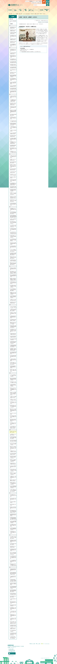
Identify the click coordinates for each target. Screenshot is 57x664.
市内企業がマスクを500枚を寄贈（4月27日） (13, 39)
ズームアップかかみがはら (26, 13)
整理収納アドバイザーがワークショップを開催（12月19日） (13, 473)
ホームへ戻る (38, 643)
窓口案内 (10, 9)
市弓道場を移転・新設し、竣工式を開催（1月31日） (13, 532)
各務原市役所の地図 (12, 650)
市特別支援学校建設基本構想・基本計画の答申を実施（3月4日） (13, 591)
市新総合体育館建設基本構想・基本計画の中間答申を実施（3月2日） (13, 573)
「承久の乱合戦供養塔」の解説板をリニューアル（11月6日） (13, 385)
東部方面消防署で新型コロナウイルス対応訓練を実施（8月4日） (13, 213)
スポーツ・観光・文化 (31, 10)
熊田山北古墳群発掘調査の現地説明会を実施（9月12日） (13, 276)
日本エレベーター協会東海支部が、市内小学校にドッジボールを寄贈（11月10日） (13, 393)
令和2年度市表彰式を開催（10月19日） (13, 339)
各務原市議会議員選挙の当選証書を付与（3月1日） (13, 570)
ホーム (14, 13)
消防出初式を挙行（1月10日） (13, 505)
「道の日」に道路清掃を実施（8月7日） (13, 219)
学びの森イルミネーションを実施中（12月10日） (13, 451)
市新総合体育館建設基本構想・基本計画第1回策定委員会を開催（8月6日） (13, 216)
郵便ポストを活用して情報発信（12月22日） (13, 480)
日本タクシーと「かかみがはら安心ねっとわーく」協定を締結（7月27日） (13, 197)
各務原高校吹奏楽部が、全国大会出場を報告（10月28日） (13, 367)
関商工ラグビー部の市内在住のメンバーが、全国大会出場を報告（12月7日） (13, 447)
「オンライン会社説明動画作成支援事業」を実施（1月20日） (13, 522)
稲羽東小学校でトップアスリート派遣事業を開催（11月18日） (13, 406)
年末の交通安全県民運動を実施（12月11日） (13, 454)
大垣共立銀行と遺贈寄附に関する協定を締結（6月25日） (13, 139)
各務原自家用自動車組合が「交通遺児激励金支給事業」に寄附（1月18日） (13, 518)
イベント (36, 9)
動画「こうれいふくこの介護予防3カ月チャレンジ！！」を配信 (13, 323)
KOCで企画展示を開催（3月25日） (13, 631)
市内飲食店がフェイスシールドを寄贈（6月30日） (13, 152)
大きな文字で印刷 (44, 22)
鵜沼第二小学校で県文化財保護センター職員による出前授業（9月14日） (13, 279)
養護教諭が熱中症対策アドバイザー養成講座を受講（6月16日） (13, 124)
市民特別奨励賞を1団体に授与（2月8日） (13, 544)
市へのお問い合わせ (12, 651)
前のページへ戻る (32, 643)
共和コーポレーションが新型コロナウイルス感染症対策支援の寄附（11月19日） (13, 410)
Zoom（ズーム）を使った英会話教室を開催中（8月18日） (13, 243)
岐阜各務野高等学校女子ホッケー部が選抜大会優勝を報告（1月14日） (13, 511)
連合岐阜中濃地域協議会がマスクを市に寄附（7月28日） (13, 204)
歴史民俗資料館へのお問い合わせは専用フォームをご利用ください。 (31, 51)
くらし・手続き (15, 10)
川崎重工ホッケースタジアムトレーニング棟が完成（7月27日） (13, 193)
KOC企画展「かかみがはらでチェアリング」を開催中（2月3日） (13, 537)
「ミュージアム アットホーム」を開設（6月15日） (13, 121)
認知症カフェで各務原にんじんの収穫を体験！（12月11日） (13, 460)
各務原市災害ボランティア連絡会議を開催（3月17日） (13, 615)
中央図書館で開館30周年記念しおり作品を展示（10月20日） (13, 342)
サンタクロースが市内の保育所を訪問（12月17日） (13, 466)
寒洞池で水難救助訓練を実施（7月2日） (13, 162)
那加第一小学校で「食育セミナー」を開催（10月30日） (13, 370)
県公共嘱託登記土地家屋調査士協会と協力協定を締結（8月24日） (13, 254)
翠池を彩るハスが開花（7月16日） (13, 177)
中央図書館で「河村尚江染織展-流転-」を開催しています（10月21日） (13, 349)
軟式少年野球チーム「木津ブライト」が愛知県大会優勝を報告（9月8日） (13, 272)
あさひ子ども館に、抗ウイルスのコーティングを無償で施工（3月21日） (13, 622)
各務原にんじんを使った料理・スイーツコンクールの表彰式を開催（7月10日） (13, 166)
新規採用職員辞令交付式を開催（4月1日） (13, 28)
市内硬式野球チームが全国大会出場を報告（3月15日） (13, 608)
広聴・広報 (20, 13)
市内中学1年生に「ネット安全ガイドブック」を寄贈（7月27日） (13, 200)
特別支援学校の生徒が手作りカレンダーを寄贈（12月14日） (13, 457)
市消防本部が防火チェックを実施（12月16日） (13, 463)
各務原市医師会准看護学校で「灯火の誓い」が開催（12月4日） (13, 437)
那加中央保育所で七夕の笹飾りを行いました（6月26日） (13, 149)
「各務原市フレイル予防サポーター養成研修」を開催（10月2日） (13, 310)
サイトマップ (27, 1)
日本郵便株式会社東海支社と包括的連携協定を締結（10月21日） (13, 346)
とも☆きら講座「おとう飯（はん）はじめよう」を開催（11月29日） (13, 427)
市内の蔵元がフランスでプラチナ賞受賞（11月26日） (13, 423)
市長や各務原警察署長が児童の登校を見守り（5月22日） (13, 79)
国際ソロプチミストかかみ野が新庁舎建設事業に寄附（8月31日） (13, 263)
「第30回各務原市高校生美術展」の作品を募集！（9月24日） (13, 296)
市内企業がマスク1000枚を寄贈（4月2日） (13, 30)
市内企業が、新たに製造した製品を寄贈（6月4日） (13, 107)
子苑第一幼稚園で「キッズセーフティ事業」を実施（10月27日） (13, 363)
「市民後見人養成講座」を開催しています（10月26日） (13, 360)
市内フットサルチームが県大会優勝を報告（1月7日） (13, 499)
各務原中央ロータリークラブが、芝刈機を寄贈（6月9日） (13, 118)
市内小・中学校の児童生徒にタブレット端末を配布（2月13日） (13, 553)
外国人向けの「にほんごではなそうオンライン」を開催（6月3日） (13, 104)
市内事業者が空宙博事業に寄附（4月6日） (13, 33)
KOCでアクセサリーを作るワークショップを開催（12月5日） (13, 444)
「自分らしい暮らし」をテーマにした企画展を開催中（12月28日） (13, 490)
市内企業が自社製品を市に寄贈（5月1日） (13, 53)
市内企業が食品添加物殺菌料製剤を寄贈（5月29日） (13, 91)
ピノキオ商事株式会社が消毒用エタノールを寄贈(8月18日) (13, 240)
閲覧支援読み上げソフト (32, 1)
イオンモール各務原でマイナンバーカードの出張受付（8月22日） (13, 250)
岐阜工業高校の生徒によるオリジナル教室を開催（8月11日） (13, 222)
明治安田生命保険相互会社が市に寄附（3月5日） (13, 594)
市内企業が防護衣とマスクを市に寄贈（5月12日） (13, 59)
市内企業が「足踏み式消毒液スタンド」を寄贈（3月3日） (13, 584)
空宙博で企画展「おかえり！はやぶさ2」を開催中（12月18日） (13, 470)
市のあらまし (13, 653)
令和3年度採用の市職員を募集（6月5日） (13, 115)
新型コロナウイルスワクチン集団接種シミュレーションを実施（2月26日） (13, 564)
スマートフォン (47, 643)
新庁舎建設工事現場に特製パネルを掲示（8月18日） (13, 247)
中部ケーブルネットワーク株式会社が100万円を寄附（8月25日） (13, 257)
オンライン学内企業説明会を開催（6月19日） (13, 133)
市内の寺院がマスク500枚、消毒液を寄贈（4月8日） (13, 36)
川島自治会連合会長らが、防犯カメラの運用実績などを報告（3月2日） (13, 580)
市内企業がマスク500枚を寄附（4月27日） (13, 42)
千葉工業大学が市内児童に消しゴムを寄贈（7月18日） (13, 180)
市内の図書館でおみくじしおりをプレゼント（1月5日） (13, 495)
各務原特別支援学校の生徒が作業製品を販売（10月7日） (13, 317)
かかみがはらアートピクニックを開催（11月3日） (13, 382)
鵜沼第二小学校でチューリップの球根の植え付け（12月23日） (13, 483)
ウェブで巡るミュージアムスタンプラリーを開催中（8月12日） (13, 226)
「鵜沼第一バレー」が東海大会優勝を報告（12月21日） (13, 477)
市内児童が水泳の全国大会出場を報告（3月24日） (13, 625)
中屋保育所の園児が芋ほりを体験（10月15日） (13, 334)
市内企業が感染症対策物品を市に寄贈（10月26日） (13, 356)
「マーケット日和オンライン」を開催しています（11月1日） (13, 375)
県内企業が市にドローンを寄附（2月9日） (13, 547)
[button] (44, 2)
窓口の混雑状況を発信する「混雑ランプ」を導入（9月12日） (13, 286)
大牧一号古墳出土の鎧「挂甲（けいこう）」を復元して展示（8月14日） (13, 233)
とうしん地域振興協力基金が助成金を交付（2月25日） (13, 561)
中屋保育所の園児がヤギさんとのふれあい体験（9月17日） (13, 282)
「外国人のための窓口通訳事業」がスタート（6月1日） (13, 97)
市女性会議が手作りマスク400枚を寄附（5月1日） (13, 50)
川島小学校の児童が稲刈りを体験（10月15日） (13, 337)
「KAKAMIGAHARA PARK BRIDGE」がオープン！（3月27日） (13, 637)
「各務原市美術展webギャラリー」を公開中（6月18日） (13, 127)
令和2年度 (32, 13)
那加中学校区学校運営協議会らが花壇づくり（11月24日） (13, 420)
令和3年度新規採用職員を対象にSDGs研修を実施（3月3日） (13, 587)
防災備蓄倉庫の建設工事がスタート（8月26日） (13, 260)
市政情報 (41, 9)
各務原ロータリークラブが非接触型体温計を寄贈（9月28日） (13, 293)
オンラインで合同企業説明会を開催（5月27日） (13, 86)
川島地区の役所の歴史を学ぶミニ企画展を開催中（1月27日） (13, 529)
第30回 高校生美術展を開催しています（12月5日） (13, 441)
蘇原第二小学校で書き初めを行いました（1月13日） (13, 508)
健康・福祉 (26, 10)
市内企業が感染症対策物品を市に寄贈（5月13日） (13, 62)
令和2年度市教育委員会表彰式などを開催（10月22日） (13, 353)
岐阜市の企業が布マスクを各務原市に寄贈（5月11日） (13, 56)
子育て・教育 (20, 10)
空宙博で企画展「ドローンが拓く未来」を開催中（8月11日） (13, 236)
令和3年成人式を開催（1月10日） (13, 502)
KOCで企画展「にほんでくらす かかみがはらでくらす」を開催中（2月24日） (13, 557)
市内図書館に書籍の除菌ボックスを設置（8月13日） (13, 229)
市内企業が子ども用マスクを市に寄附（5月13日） (13, 65)
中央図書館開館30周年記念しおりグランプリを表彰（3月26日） (13, 634)
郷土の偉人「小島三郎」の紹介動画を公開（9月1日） (13, 269)
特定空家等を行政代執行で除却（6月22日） (13, 136)
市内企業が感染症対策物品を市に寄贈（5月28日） (13, 88)
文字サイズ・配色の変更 (39, 1)
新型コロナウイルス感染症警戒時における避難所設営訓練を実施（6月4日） (13, 111)
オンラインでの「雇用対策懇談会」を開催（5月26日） (13, 83)
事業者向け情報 (47, 10)
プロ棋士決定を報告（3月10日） (13, 599)
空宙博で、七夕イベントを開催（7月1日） (13, 160)
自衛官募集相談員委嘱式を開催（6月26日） (13, 146)
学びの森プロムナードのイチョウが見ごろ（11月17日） (13, 402)
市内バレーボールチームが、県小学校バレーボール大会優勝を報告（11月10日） (13, 389)
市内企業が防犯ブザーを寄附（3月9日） (13, 596)
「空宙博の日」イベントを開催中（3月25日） (13, 628)
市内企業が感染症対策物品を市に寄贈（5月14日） (13, 67)
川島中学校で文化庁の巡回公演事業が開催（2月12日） (13, 550)
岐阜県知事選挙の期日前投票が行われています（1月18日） (13, 515)
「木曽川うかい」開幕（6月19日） (13, 131)
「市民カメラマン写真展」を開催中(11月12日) (13, 397)
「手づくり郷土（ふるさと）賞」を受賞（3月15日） (13, 612)
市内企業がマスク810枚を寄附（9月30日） (13, 302)
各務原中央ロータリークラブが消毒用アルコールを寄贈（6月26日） (13, 142)
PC (43, 643)
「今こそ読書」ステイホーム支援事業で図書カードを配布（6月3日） (13, 100)
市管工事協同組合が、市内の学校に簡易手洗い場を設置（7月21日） (13, 184)
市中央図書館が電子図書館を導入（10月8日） (13, 320)
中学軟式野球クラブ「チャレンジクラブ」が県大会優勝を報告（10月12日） (13, 330)
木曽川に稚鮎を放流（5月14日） (13, 70)
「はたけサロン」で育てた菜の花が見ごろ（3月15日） (13, 619)
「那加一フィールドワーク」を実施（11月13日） (13, 399)
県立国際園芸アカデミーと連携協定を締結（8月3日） (13, 209)
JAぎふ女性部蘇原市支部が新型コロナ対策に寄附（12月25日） (13, 487)
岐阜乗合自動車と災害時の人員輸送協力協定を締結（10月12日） (13, 326)
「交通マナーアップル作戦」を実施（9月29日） (13, 300)
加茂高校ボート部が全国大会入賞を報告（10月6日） (13, 313)
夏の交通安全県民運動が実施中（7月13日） (13, 169)
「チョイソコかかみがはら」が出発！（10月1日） (13, 307)
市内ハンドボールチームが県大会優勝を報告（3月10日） (13, 602)
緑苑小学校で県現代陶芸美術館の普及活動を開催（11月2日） (13, 379)
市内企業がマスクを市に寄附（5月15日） (13, 73)
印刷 (39, 22)
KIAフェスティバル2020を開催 (13, 413)
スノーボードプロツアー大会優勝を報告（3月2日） (13, 577)
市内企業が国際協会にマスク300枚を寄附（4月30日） (13, 45)
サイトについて (11, 655)
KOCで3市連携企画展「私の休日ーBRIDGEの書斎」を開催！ (13, 289)
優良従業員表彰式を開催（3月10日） (13, 605)
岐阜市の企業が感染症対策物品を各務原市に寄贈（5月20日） (13, 76)
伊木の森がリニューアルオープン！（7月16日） (13, 175)
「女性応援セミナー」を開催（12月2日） (13, 434)
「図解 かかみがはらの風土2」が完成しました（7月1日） (13, 156)
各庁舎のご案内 (11, 649)
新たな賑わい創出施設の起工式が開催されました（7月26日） (13, 190)
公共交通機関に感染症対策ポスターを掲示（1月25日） (13, 525)
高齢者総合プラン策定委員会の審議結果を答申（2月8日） (13, 541)
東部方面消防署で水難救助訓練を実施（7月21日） (13, 187)
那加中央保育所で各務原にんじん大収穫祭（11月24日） (13, 416)
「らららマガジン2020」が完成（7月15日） (13, 172)
